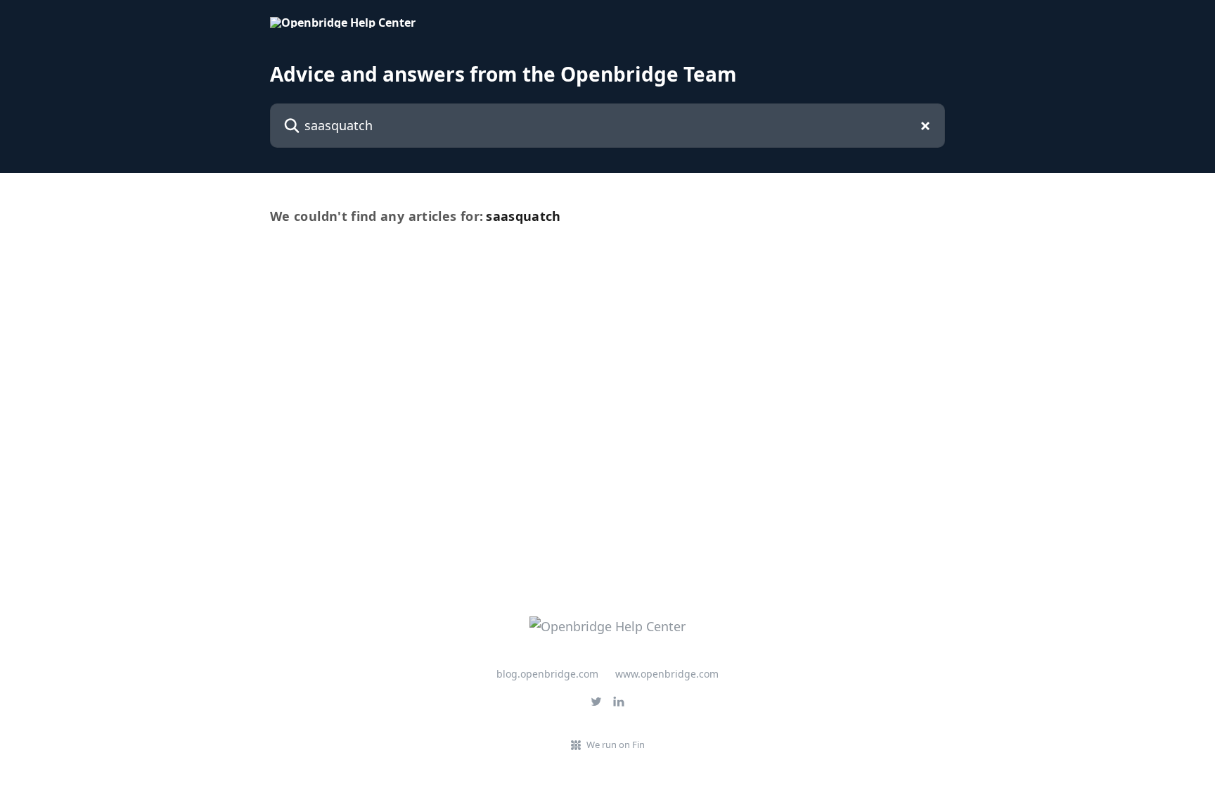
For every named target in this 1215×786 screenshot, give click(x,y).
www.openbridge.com (667, 673)
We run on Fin (615, 744)
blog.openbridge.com (547, 673)
